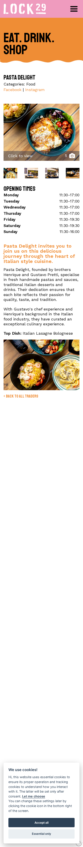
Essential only (41, 833)
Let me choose (33, 796)
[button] (73, 8)
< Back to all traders (21, 396)
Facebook (12, 89)
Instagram (35, 89)
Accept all (41, 822)
